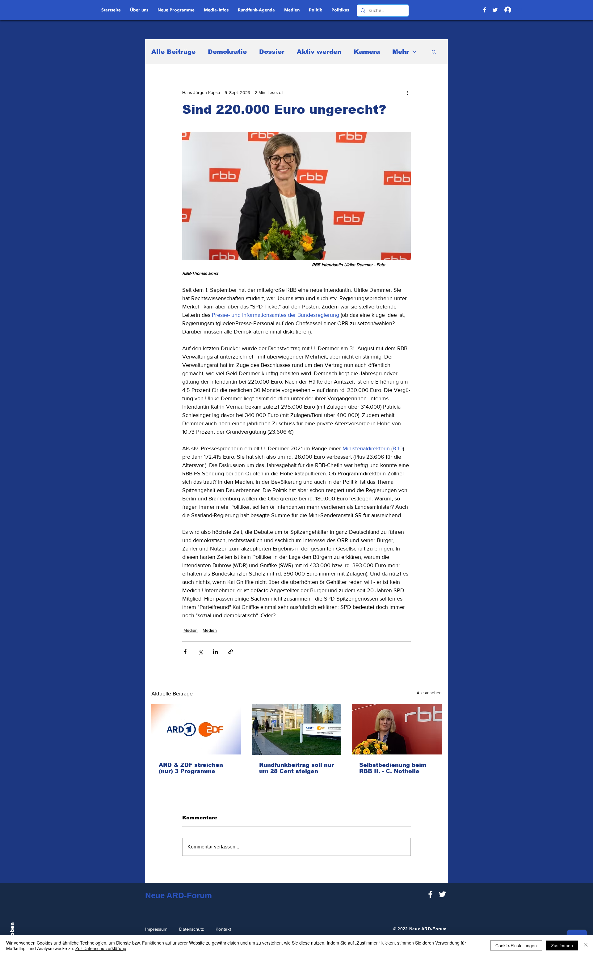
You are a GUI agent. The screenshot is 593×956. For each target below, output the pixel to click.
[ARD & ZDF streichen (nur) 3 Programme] (196, 729)
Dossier (271, 51)
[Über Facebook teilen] (185, 652)
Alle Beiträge (173, 51)
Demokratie (227, 51)
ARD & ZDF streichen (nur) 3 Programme (191, 768)
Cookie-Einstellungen (516, 945)
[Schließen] (585, 945)
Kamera (367, 51)
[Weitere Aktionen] (407, 92)
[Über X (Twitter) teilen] (200, 652)
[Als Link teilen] (230, 652)
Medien (190, 630)
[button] (434, 51)
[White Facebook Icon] (430, 894)
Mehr (400, 51)
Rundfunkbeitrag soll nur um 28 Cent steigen (296, 768)
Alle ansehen (429, 692)
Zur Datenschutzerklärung (100, 948)
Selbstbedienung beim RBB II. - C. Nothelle (393, 768)
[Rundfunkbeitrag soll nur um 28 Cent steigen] (297, 729)
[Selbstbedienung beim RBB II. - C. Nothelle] (397, 729)
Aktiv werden (319, 51)
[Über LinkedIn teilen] (215, 652)
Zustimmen (562, 945)
